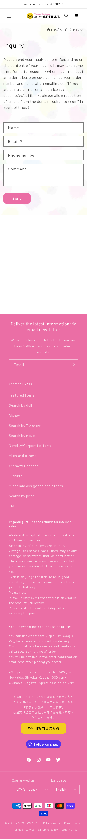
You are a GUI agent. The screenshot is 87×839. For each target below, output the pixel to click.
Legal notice (69, 829)
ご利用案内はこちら (43, 728)
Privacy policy (73, 823)
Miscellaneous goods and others (36, 486)
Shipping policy (48, 829)
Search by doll (20, 405)
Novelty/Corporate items (30, 445)
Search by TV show (25, 425)
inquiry (78, 29)
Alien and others (23, 455)
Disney (14, 415)
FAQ (12, 506)
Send (17, 198)
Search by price (22, 496)
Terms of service (24, 829)
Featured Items (22, 395)
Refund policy (51, 823)
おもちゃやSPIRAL (27, 822)
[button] (9, 16)
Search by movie (22, 435)
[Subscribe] (73, 364)
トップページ (59, 29)
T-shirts (16, 476)
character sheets (24, 466)
